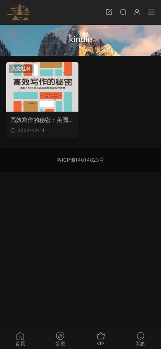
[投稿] (109, 12)
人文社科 (21, 68)
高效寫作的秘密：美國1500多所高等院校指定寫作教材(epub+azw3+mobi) (42, 120)
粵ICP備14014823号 (80, 160)
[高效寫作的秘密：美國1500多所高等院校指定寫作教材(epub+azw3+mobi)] (42, 87)
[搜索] (123, 12)
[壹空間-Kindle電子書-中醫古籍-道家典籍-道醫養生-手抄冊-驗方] (18, 12)
